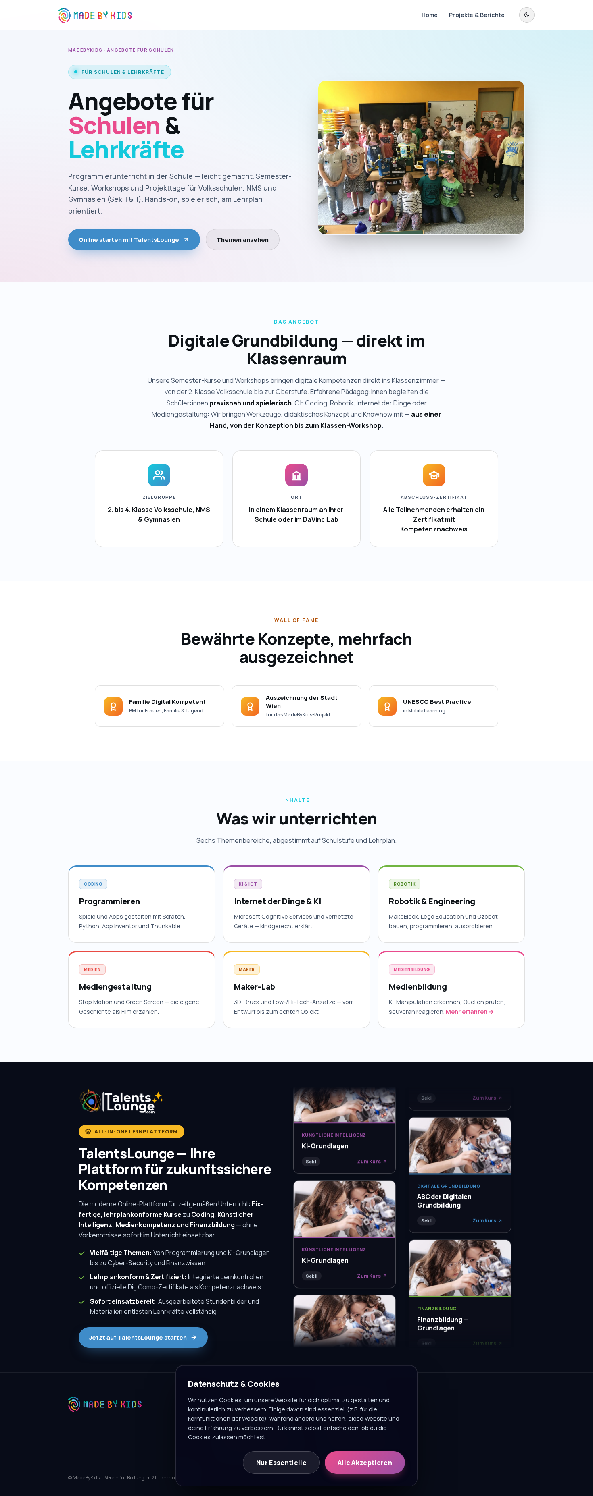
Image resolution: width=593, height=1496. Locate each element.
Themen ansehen (243, 239)
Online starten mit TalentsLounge (129, 239)
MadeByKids (85, 50)
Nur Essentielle (281, 1462)
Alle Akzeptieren (365, 1462)
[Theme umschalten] (527, 15)
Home (430, 15)
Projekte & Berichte (477, 15)
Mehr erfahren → (470, 1011)
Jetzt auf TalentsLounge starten (138, 1337)
